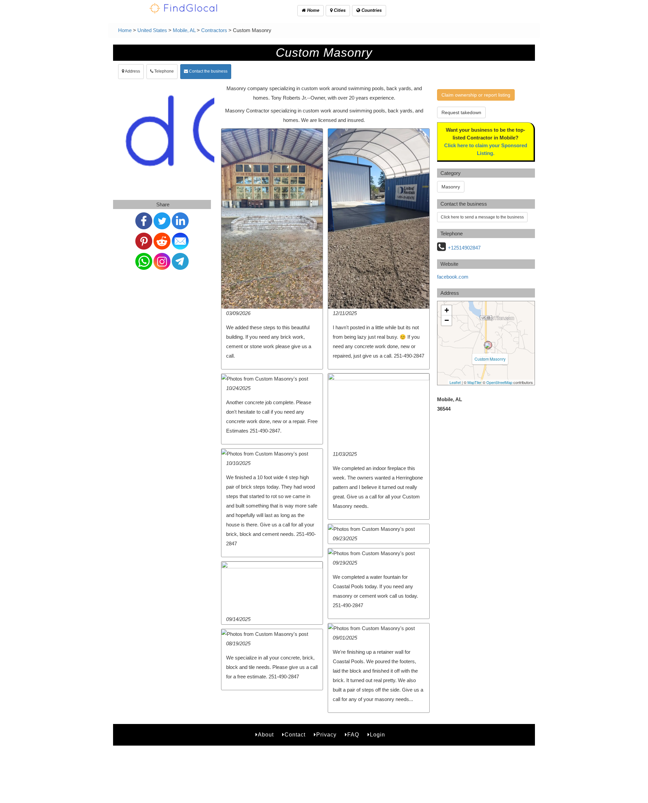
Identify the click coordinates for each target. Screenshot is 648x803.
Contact (295, 734)
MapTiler (474, 382)
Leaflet (455, 382)
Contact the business (207, 71)
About (266, 734)
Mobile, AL (184, 30)
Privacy (326, 734)
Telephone (163, 71)
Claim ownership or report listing (475, 95)
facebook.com (452, 277)
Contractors (214, 30)
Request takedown (461, 112)
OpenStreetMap (499, 382)
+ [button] (446, 310)
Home (312, 10)
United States (152, 30)
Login (377, 734)
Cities (339, 10)
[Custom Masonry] (488, 345)
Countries (371, 10)
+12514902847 (464, 248)
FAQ (353, 734)
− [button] (446, 320)
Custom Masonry (490, 359)
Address (132, 71)
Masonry (450, 186)
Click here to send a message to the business (482, 217)
